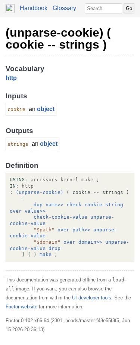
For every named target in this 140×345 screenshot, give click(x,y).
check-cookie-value (60, 217)
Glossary (64, 8)
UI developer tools (91, 298)
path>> (81, 229)
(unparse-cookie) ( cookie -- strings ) (58, 38)
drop (54, 248)
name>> (54, 204)
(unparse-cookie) (39, 192)
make (46, 254)
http (11, 78)
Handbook (33, 8)
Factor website (21, 306)
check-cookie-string (94, 204)
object (46, 109)
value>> (35, 211)
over (16, 211)
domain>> (90, 242)
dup (38, 204)
